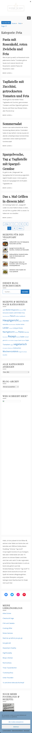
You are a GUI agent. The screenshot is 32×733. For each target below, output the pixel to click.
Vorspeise (5, 348)
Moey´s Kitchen (8, 658)
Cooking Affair (7, 628)
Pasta (21, 331)
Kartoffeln (5, 324)
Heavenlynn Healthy (9, 648)
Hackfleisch (22, 316)
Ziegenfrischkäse (23, 351)
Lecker (6, 327)
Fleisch (12, 316)
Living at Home (18, 328)
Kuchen (18, 324)
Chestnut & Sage (8, 618)
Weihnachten (17, 348)
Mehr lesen (7, 73)
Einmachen (6, 313)
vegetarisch (20, 344)
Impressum (26, 730)
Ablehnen (16, 727)
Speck (20, 340)
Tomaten (6, 344)
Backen (8, 310)
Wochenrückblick (10, 351)
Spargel (16, 340)
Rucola (18, 337)
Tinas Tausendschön (10, 668)
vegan (11, 344)
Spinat (23, 340)
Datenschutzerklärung (17, 730)
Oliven (16, 332)
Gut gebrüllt (7, 643)
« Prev (6, 224)
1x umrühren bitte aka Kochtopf (13, 683)
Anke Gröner (7, 613)
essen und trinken (15, 313)
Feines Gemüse (8, 633)
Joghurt (21, 321)
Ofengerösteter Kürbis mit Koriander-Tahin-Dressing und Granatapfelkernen (18, 263)
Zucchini (5, 355)
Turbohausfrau (8, 673)
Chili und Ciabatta (8, 623)
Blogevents (15, 310)
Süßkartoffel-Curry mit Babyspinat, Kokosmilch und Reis (19, 242)
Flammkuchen (6, 316)
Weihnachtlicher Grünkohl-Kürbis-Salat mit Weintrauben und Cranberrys (18, 255)
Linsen (10, 328)
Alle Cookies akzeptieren (16, 722)
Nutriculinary (7, 663)
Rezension (5, 337)
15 (21, 224)
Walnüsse (10, 348)
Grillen (17, 316)
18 (14, 228)
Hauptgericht (11, 320)
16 (26, 224)
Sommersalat (12, 123)
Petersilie (26, 332)
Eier (24, 310)
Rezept (12, 336)
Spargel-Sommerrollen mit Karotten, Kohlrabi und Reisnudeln (19, 249)
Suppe (27, 340)
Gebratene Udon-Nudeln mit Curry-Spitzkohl (17, 270)
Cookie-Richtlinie (7, 730)
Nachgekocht (9, 332)
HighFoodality (7, 653)
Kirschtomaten (12, 324)
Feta (23, 313)
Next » (20, 228)
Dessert (21, 310)
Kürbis (22, 324)
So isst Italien (10, 340)
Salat (22, 336)
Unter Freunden (8, 678)
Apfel (4, 310)
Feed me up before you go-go (12, 638)
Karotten (26, 321)
